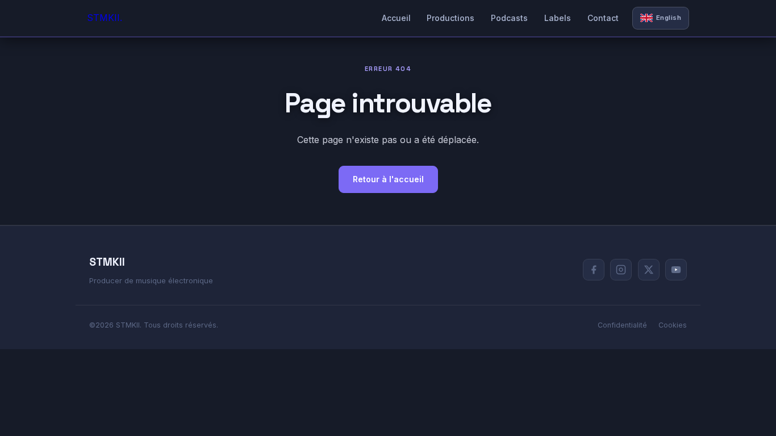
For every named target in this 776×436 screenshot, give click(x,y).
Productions (450, 18)
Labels (557, 18)
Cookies (672, 325)
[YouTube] (676, 269)
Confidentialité (622, 325)
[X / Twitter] (649, 269)
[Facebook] (593, 269)
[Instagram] (621, 269)
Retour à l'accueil (388, 179)
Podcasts (509, 18)
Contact (603, 18)
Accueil (396, 18)
